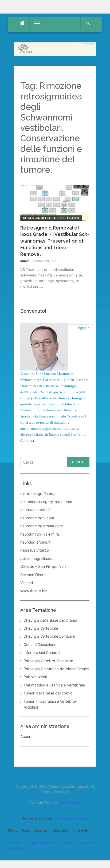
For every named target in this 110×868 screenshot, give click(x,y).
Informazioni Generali (41, 652)
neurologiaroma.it (35, 542)
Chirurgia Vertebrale (40, 628)
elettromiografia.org (37, 493)
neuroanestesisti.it (36, 509)
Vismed (26, 582)
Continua (27, 441)
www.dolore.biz (33, 590)
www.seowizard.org (73, 818)
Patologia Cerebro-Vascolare (48, 660)
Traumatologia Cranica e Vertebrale (54, 685)
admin (24, 261)
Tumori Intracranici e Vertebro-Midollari (50, 704)
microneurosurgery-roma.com (46, 501)
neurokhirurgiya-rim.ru (39, 534)
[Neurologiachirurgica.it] (55, 48)
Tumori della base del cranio (47, 693)
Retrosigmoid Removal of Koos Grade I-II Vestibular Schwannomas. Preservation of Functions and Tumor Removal (54, 241)
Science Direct (33, 574)
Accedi (26, 736)
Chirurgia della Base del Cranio (51, 218)
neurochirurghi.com (37, 518)
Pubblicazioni (35, 676)
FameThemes (70, 803)
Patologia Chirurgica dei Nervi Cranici (56, 668)
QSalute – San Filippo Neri (43, 566)
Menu (34, 23)
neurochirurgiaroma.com (41, 526)
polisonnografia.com (38, 558)
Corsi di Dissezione (39, 644)
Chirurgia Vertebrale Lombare (49, 636)
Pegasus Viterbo (34, 550)
